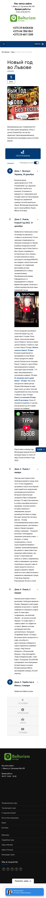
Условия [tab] (23, 703)
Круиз (4, 823)
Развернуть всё (26, 163)
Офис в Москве (7, 845)
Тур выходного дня (9, 808)
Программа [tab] (23, 156)
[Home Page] (4, 44)
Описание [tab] (23, 713)
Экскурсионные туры (9, 803)
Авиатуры (5, 835)
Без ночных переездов (10, 818)
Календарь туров (8, 855)
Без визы (5, 828)
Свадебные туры (8, 840)
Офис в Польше (7, 850)
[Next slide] (35, 103)
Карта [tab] (23, 723)
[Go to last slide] (11, 103)
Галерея (23, 116)
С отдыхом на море (9, 813)
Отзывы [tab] (23, 733)
